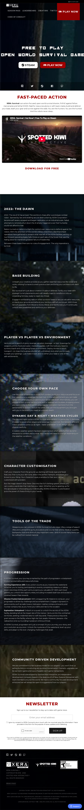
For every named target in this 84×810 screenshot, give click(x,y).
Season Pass (14, 11)
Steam (29, 65)
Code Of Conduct (17, 17)
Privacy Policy (70, 739)
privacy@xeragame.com (25, 739)
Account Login (74, 1)
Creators (43, 11)
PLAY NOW (54, 65)
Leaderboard (29, 11)
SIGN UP (57, 730)
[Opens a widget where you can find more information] (75, 806)
